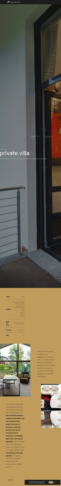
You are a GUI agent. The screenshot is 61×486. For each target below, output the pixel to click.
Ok (51, 482)
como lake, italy (3, 250)
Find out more (41, 482)
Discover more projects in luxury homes (48, 238)
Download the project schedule (35, 238)
